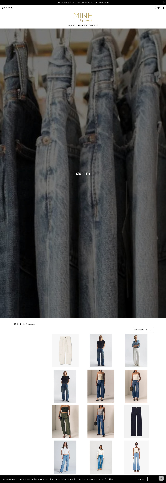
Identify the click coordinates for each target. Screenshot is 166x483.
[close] (164, 2)
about (93, 25)
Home (15, 324)
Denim (22, 324)
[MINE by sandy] (83, 17)
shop (70, 25)
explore (81, 25)
